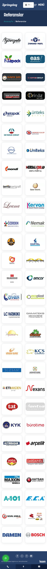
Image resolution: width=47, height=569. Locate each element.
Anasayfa (8, 21)
